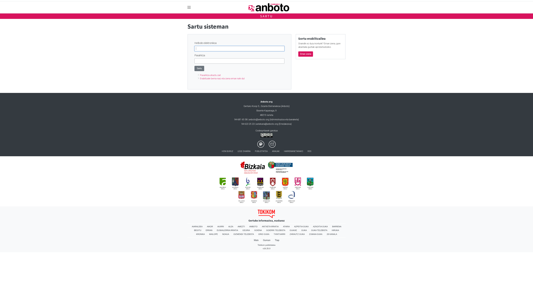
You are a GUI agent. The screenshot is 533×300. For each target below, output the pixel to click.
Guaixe (293, 230)
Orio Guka (263, 234)
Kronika (200, 234)
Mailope (213, 234)
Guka (304, 230)
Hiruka (335, 230)
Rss (309, 151)
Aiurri (220, 226)
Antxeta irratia (270, 226)
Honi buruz (227, 151)
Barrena (336, 226)
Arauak (276, 151)
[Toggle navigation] (189, 7)
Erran (209, 230)
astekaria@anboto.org (267, 124)
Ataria (286, 226)
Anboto (253, 226)
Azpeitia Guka (301, 226)
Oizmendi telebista (243, 234)
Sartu (266, 16)
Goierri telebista (275, 230)
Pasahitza (199, 55)
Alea (230, 226)
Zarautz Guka (297, 234)
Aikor (210, 226)
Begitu (197, 230)
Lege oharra (244, 151)
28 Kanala (332, 234)
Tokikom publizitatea (266, 245)
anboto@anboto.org (259, 119)
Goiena (258, 230)
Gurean (266, 240)
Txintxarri (279, 234)
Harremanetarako (293, 151)
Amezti (241, 226)
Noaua (225, 234)
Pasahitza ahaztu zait (210, 75)
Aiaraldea (197, 226)
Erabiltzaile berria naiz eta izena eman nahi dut (222, 78)
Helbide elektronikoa (205, 43)
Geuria (246, 230)
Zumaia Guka (315, 234)
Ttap (277, 240)
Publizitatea (261, 151)
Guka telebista (319, 230)
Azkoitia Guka (320, 226)
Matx (256, 240)
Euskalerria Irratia (227, 230)
